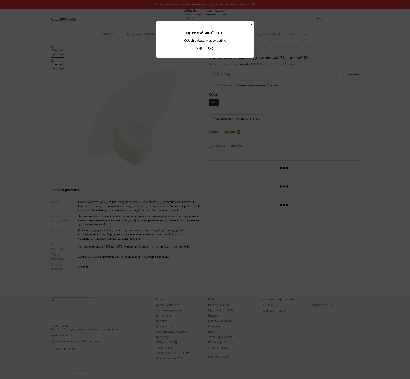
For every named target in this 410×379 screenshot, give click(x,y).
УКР (199, 48)
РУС (211, 48)
